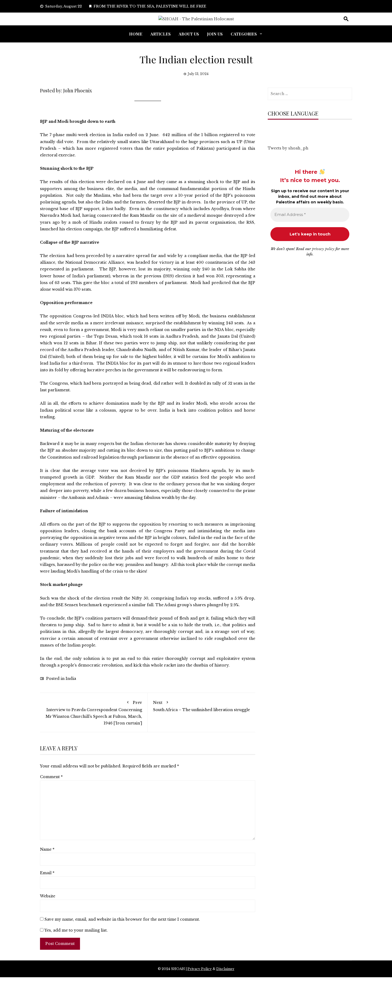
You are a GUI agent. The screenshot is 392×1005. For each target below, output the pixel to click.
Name (47, 849)
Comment (51, 776)
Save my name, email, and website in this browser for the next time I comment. (122, 919)
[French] (291, 130)
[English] (286, 130)
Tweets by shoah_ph (288, 148)
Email (47, 872)
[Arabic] (270, 130)
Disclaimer (225, 969)
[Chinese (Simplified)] (275, 130)
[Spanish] (307, 130)
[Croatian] (280, 130)
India (71, 678)
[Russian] (296, 130)
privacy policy (323, 249)
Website (47, 896)
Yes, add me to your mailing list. (75, 930)
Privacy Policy (199, 969)
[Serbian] (302, 130)
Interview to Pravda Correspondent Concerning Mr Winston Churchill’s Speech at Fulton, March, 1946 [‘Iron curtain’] (94, 713)
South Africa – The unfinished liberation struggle (201, 706)
